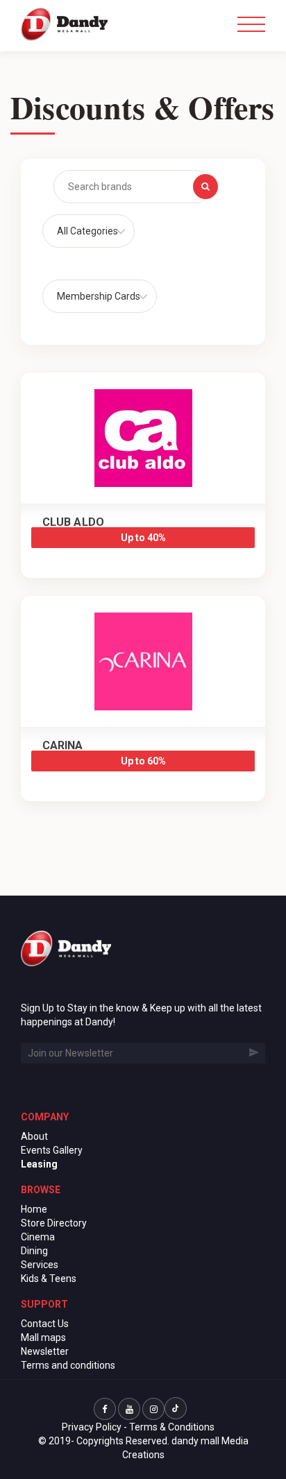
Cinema (38, 1236)
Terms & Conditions (171, 1427)
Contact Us (45, 1323)
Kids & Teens (48, 1278)
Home (34, 1209)
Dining (34, 1250)
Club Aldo (73, 522)
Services (39, 1264)
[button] (88, 231)
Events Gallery (52, 1150)
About (34, 1136)
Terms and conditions (68, 1365)
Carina (62, 745)
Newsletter (45, 1351)
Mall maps (43, 1337)
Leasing (39, 1164)
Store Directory (54, 1223)
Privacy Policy (91, 1427)
